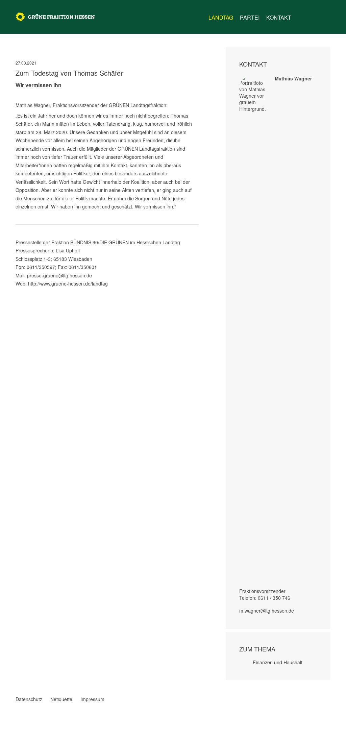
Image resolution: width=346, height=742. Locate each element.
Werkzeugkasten (301, 14)
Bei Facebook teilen (18, 291)
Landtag (220, 17)
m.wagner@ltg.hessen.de (266, 610)
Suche (326, 14)
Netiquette (61, 699)
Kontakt (278, 17)
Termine (313, 17)
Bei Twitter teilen (27, 291)
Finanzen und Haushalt (277, 662)
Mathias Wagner (293, 78)
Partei (250, 17)
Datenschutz (29, 699)
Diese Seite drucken (196, 291)
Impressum (92, 699)
